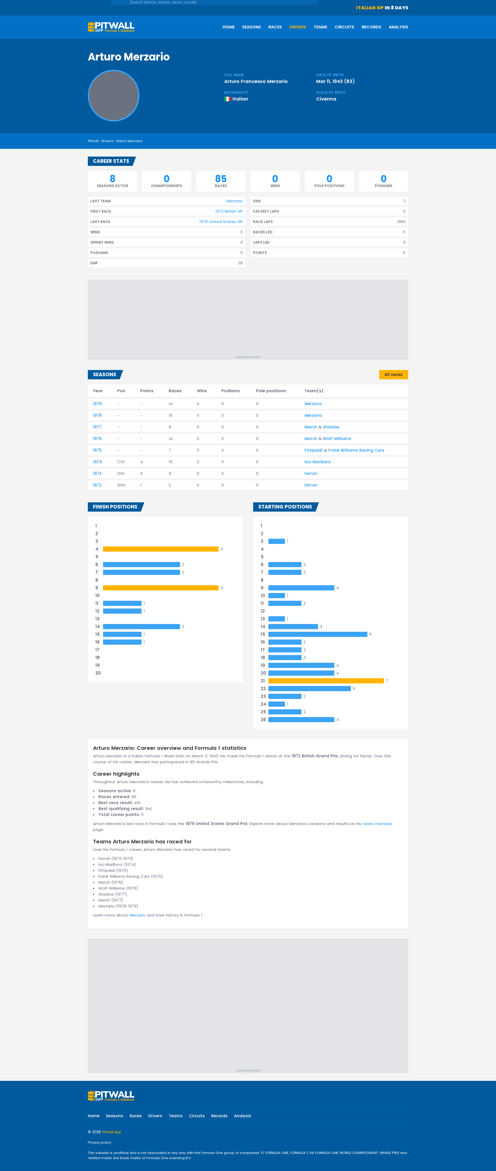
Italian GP (370, 7)
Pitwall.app (111, 1132)
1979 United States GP (221, 221)
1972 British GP (229, 211)
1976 (97, 438)
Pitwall (93, 140)
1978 (97, 415)
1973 (97, 473)
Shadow (331, 427)
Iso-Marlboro (318, 462)
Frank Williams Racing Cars (356, 450)
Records (371, 27)
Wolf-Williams (337, 438)
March (311, 427)
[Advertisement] (250, 318)
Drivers (297, 27)
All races (393, 374)
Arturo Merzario (129, 140)
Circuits (344, 27)
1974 (97, 462)
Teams (320, 27)
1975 (97, 450)
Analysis (398, 27)
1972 (97, 485)
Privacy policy (99, 1142)
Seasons (251, 27)
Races (275, 27)
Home (229, 27)
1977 (97, 427)
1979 (97, 403)
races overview (377, 823)
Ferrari (311, 473)
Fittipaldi (314, 450)
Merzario (235, 201)
